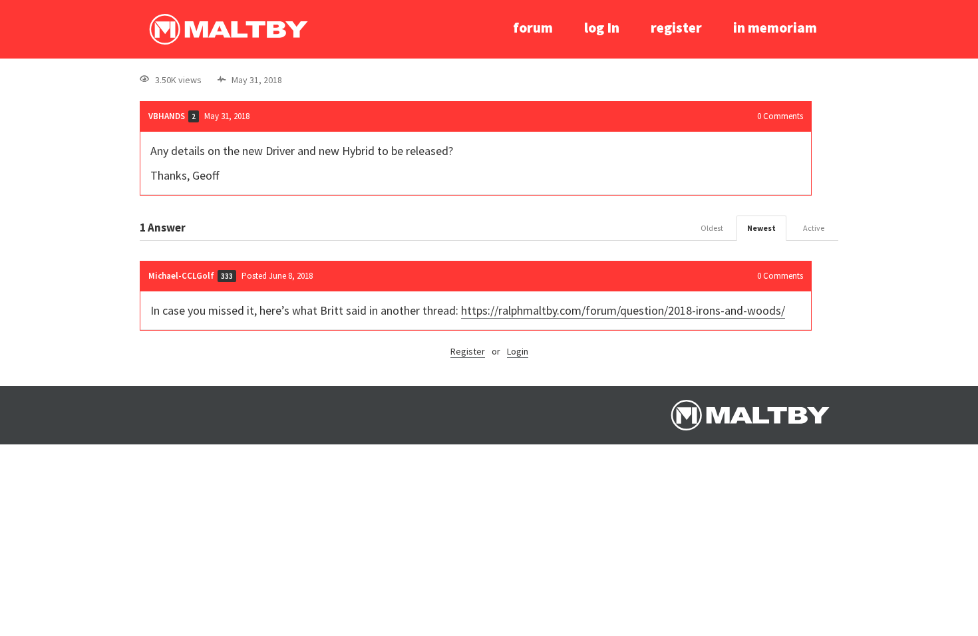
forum (533, 28)
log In (601, 28)
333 (227, 276)
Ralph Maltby (228, 29)
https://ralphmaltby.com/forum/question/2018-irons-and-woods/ (623, 310)
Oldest (712, 228)
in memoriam (775, 28)
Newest (761, 228)
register (676, 28)
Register (467, 351)
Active (813, 228)
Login (517, 351)
